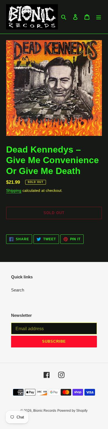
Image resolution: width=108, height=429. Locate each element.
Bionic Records (44, 411)
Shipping (13, 190)
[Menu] (98, 17)
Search (17, 290)
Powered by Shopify (72, 411)
